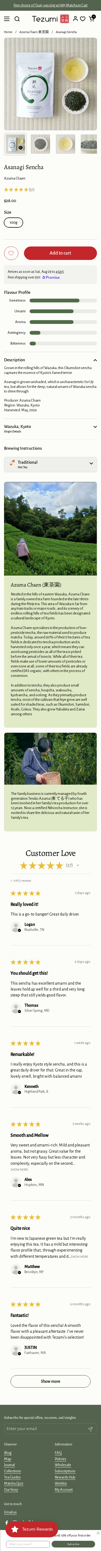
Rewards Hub (65, 1477)
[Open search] (17, 18)
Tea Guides (12, 1477)
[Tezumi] (50, 18)
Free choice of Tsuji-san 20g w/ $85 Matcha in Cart (50, 5)
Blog (8, 1453)
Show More (19, 1169)
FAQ (58, 1453)
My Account (64, 1490)
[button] (91, 18)
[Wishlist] (82, 18)
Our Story (11, 1490)
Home (8, 32)
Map (7, 1459)
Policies (60, 1459)
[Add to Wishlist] (11, 253)
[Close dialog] (98, 1533)
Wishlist (61, 1483)
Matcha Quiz (13, 1483)
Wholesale (63, 1465)
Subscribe (73, 1544)
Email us (10, 1512)
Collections (12, 1471)
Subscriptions (65, 1471)
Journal (9, 1465)
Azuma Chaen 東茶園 (34, 32)
